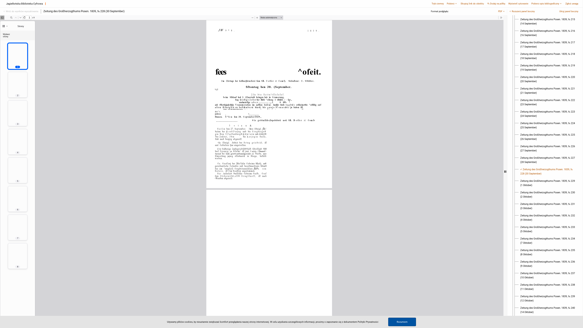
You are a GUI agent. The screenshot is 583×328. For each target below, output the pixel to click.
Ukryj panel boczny (568, 11)
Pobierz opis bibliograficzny (545, 3)
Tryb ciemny (438, 3)
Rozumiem (402, 322)
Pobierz (450, 3)
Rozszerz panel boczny (523, 11)
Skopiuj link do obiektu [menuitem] (472, 3)
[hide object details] (505, 171)
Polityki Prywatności (368, 322)
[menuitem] (548, 21)
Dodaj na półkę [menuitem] (497, 3)
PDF (500, 11)
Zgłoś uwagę (571, 3)
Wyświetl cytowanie (518, 3)
